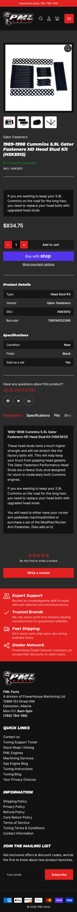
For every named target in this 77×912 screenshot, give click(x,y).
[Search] (41, 18)
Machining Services (18, 758)
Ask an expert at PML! (19, 390)
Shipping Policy (15, 801)
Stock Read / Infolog (18, 747)
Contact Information (18, 833)
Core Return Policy (17, 817)
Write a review (38, 573)
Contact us (11, 737)
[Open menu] (69, 18)
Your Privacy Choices (19, 779)
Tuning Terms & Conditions (23, 828)
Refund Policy (14, 812)
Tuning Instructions (18, 769)
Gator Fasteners (15, 137)
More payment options (38, 264)
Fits (57, 415)
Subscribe (59, 874)
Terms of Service (16, 823)
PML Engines (13, 753)
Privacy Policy (14, 807)
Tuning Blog (12, 774)
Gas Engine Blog (15, 763)
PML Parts (43, 906)
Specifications (38, 415)
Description (12, 415)
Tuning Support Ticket (20, 742)
